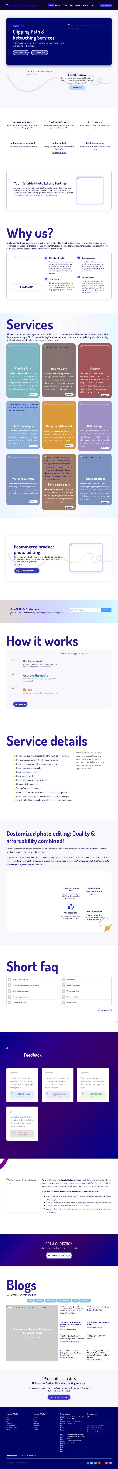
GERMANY (34, 1455)
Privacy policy (9, 1423)
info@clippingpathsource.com (96, 1429)
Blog (7, 1421)
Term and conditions (10, 1425)
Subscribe (106, 610)
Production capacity (20, 1003)
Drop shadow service (96, 386)
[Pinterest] (99, 1463)
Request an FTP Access (11, 1427)
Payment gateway (73, 997)
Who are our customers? (21, 991)
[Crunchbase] (110, 1463)
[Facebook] (88, 1463)
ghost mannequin (53, 860)
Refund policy (36, 1425)
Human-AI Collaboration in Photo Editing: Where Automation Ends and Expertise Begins (71, 1353)
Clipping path (92, 1308)
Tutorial (10, 1308)
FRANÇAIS (21, 1455)
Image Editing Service (67, 1308)
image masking (39, 860)
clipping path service (25, 373)
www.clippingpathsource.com (96, 1431)
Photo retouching (79, 1308)
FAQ (34, 1419)
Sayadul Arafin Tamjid (71, 1329)
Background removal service (55, 431)
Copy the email (77, 88)
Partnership (36, 1423)
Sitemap (35, 1427)
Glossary (8, 1429)
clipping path (27, 860)
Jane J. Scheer (36, 1337)
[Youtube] (106, 1463)
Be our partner (72, 1003)
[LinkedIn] (95, 1463)
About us (8, 1417)
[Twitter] (91, 1463)
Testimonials (36, 1429)
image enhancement (69, 860)
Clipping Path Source (23, 1462)
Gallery (8, 1419)
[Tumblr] (102, 1463)
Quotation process (73, 985)
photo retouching (13, 860)
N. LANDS (29, 1455)
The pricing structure (20, 997)
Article (64, 1336)
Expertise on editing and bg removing (26, 985)
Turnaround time (73, 991)
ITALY (25, 1455)
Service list (71, 979)
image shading (85, 860)
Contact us (35, 1417)
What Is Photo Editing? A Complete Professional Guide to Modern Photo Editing (71, 1324)
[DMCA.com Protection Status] (12, 1455)
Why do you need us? (20, 979)
